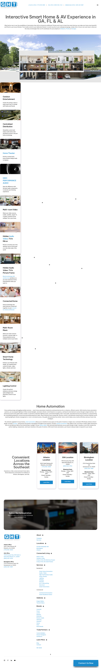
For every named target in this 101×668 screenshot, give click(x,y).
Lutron (38, 613)
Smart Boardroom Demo (45, 594)
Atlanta (39, 550)
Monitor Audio (40, 618)
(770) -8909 (41, 5)
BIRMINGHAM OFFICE (70, 5)
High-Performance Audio (46, 574)
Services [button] (40, 565)
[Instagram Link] (4, 660)
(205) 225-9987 (89, 468)
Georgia (74, 28)
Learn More (46, 482)
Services (39, 540)
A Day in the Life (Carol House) (45, 561)
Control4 (39, 609)
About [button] (39, 535)
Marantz (39, 614)
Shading (41, 580)
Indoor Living (40, 556)
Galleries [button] (40, 598)
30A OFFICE (51, 5)
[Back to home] (9, 5)
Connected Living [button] (43, 553)
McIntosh (39, 616)
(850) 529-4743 (67, 466)
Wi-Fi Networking (44, 583)
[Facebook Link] (8, 660)
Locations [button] (40, 543)
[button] (97, 5)
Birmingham (40, 548)
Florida (68, 28)
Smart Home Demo (44, 586)
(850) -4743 (58, 5)
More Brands (40, 626)
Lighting (41, 578)
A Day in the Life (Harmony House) (46, 560)
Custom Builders (41, 633)
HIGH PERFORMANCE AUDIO (9, 180)
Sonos (38, 623)
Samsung (39, 619)
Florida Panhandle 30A (43, 546)
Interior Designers (41, 634)
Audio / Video (43, 573)
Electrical (41, 585)
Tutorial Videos (40, 603)
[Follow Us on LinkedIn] (11, 660)
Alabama (63, 28)
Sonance (39, 621)
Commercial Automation (45, 593)
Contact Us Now (86, 663)
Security (41, 581)
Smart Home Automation (45, 571)
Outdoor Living (40, 558)
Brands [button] (39, 606)
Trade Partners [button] (42, 630)
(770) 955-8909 (46, 466)
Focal (38, 611)
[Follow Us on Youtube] (14, 660)
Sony (38, 624)
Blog (38, 643)
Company (39, 538)
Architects (39, 636)
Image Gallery (40, 601)
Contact (39, 644)
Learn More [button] (41, 640)
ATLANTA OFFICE (32, 5)
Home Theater (9, 153)
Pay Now (39, 648)
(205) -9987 (80, 5)
